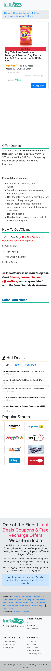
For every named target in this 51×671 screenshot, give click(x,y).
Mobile (17, 596)
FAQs (29, 622)
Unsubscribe (33, 628)
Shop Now (39, 85)
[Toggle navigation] (45, 4)
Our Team (31, 644)
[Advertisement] (25, 116)
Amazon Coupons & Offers (20, 16)
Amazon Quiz (38, 605)
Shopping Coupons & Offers (26, 13)
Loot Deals (8, 608)
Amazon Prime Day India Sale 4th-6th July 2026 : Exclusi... (24, 397)
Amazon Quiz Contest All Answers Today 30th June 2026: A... (24, 407)
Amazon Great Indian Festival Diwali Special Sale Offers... (24, 380)
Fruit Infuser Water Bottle (18, 605)
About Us (31, 641)
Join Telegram (34, 653)
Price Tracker (33, 647)
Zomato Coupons (21, 611)
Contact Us (32, 625)
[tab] (6, 365)
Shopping (26, 596)
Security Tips (9, 647)
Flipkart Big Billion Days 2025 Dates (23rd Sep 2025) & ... (24, 371)
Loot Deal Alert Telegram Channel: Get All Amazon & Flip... (24, 389)
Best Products (33, 650)
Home (7, 13)
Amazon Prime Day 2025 (26, 602)
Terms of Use (9, 644)
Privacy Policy (9, 641)
